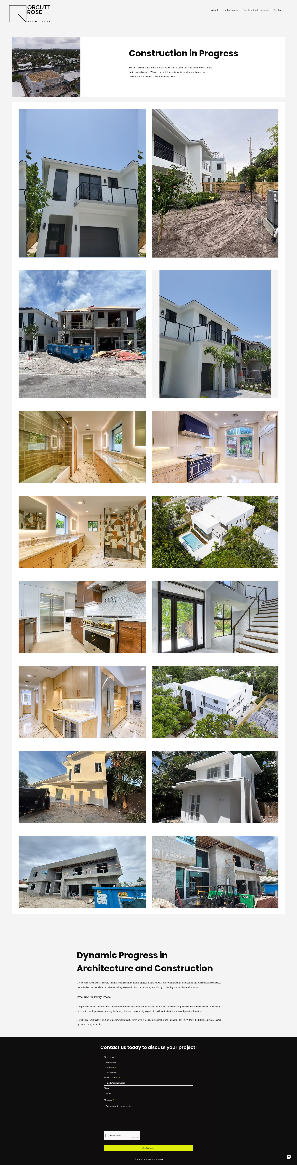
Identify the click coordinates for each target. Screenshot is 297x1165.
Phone (107, 1088)
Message (108, 1100)
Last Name (109, 1067)
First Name (109, 1057)
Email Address (111, 1077)
